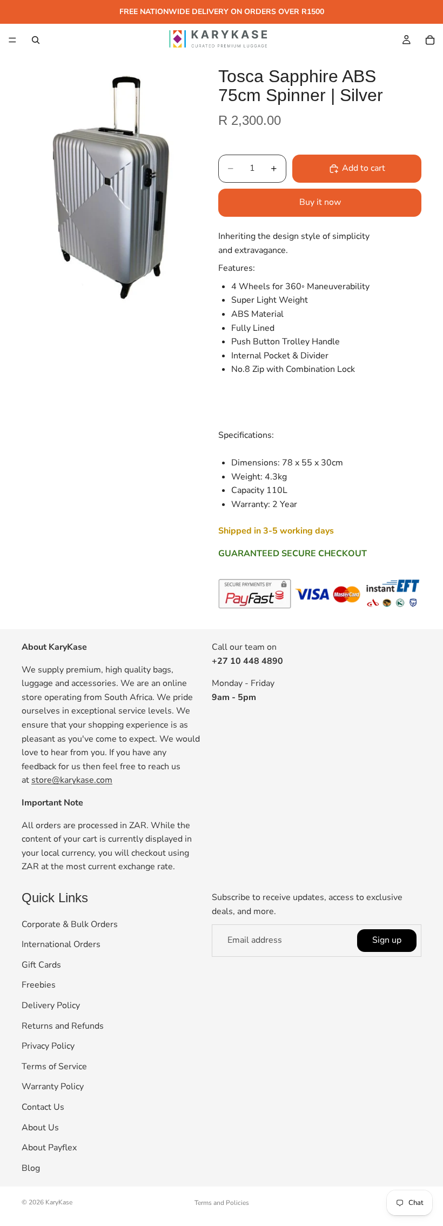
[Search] (36, 40)
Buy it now (320, 202)
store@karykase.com (71, 780)
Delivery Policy (51, 1005)
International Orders (61, 944)
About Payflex (49, 1148)
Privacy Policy (48, 1046)
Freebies (39, 985)
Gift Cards (41, 965)
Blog (31, 1168)
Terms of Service (54, 1066)
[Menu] (12, 40)
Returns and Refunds (63, 1025)
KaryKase (58, 1202)
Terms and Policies (221, 1202)
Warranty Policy (53, 1086)
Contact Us (43, 1107)
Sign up (386, 940)
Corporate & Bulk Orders (70, 924)
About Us (40, 1127)
